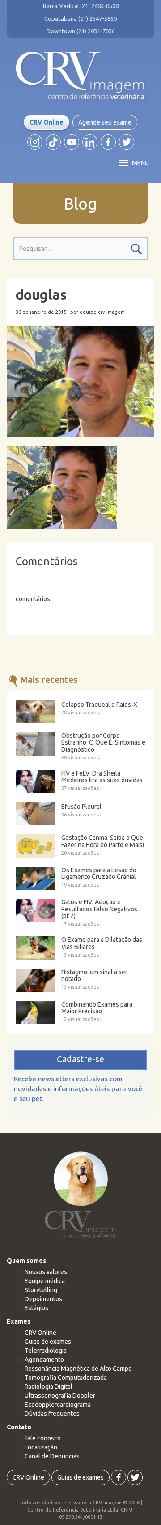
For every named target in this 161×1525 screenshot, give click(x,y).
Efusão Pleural (81, 806)
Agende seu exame (104, 122)
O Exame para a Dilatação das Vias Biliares (101, 943)
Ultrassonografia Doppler (60, 1395)
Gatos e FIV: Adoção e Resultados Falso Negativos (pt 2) (99, 909)
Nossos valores (46, 1271)
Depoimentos (43, 1298)
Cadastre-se (80, 1059)
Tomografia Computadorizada (66, 1377)
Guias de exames (48, 1341)
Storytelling (41, 1289)
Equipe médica (45, 1280)
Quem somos (26, 1260)
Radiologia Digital (48, 1386)
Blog (80, 204)
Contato (19, 1427)
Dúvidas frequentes (52, 1413)
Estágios (36, 1307)
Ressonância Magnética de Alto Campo (78, 1368)
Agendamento (44, 1359)
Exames (18, 1321)
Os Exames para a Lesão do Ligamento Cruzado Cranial (98, 873)
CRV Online (47, 122)
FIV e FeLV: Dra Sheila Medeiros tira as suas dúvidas (102, 777)
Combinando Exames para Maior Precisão (96, 1008)
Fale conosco (43, 1438)
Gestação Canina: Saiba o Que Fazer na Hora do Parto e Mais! (102, 841)
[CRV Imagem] (80, 76)
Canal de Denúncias (52, 1456)
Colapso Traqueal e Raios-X (99, 704)
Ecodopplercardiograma (58, 1404)
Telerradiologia (46, 1350)
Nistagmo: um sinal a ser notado (94, 975)
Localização (41, 1447)
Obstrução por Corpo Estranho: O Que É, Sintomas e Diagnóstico (103, 742)
